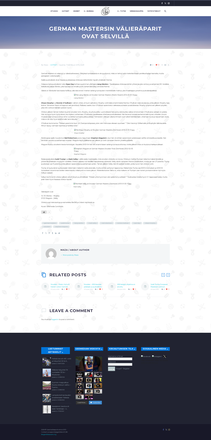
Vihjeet (76, 11)
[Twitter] (165, 3)
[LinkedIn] (56, 233)
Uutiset (65, 11)
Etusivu (54, 11)
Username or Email (115, 356)
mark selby (92, 223)
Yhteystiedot (154, 11)
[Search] (165, 11)
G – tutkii (121, 11)
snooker (47, 226)
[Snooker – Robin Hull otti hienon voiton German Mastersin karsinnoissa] (46, 287)
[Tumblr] (52, 233)
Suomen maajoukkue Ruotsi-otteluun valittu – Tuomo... (61, 385)
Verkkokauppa (136, 11)
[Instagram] (168, 3)
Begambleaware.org (48, 434)
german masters (50, 223)
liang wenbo (79, 223)
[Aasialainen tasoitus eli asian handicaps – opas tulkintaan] (47, 409)
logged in (55, 319)
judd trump (65, 223)
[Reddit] (59, 233)
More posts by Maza (70, 255)
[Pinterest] (49, 233)
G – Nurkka (89, 11)
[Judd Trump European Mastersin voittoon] (146, 287)
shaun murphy (150, 223)
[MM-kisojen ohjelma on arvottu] (112, 287)
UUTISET (53, 65)
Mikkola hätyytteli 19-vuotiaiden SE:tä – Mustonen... (60, 372)
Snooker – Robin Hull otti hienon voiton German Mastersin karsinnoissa (60, 286)
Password (112, 362)
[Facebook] (162, 3)
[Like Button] (44, 212)
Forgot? (119, 369)
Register (126, 369)
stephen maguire (61, 226)
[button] (163, 275)
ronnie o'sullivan (123, 223)
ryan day (137, 223)
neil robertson (107, 223)
